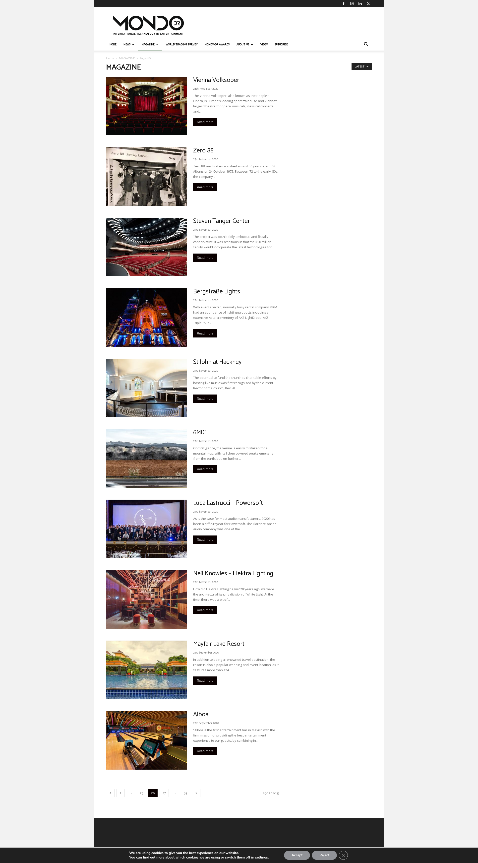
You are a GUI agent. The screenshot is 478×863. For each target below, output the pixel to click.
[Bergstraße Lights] (146, 317)
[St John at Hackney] (146, 388)
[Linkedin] (360, 3)
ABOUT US (243, 44)
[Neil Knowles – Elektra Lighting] (146, 599)
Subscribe (281, 44)
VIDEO (264, 44)
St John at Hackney (217, 362)
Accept (297, 855)
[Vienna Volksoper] (146, 106)
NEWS (126, 44)
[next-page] (196, 793)
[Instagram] (352, 3)
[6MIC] (146, 458)
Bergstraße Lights (216, 291)
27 (164, 793)
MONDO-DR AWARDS (217, 44)
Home (110, 58)
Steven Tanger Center (221, 221)
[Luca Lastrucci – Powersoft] (146, 529)
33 (185, 793)
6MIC (199, 432)
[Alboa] (146, 740)
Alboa (200, 714)
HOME (113, 44)
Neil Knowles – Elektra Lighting (233, 573)
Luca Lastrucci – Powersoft (228, 503)
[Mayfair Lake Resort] (146, 670)
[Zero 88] (146, 176)
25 (141, 793)
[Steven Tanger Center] (146, 247)
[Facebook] (343, 3)
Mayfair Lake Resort (218, 644)
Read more (205, 122)
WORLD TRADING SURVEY (182, 44)
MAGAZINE (148, 44)
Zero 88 (203, 150)
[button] (366, 45)
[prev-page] (110, 793)
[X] (368, 3)
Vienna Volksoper (216, 80)
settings (261, 857)
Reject (324, 855)
